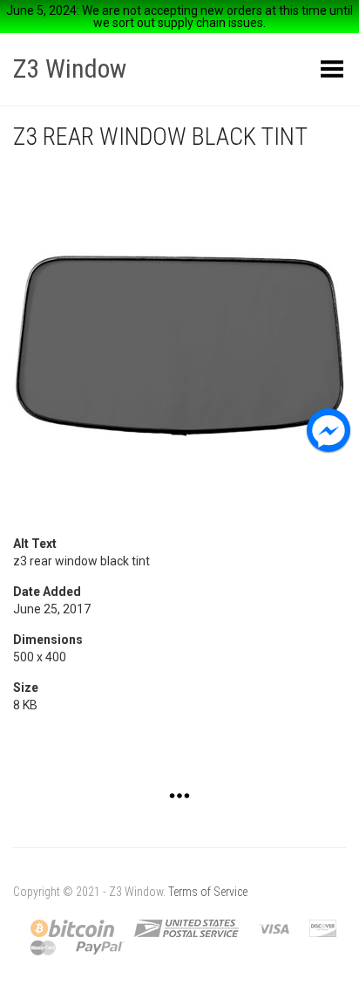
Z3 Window (69, 68)
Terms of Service (207, 892)
